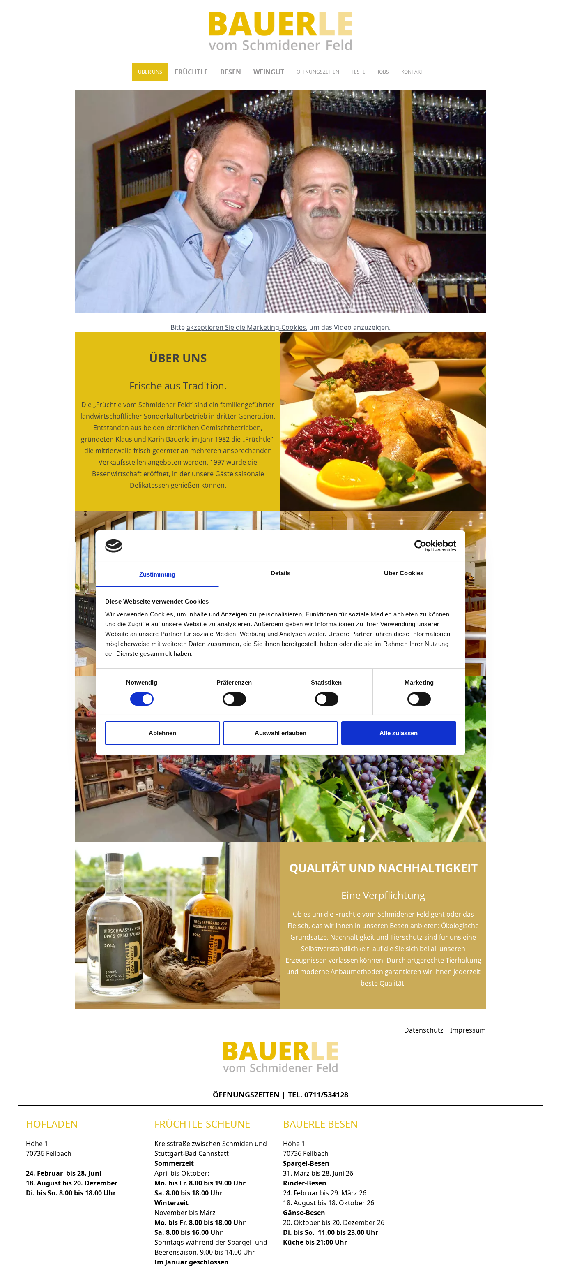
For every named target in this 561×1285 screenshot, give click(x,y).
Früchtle (191, 71)
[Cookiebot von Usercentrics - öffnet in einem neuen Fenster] (420, 546)
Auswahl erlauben (280, 732)
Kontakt (412, 71)
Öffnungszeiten (318, 71)
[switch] (234, 699)
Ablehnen (162, 732)
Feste (359, 71)
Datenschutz (424, 1030)
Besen (230, 71)
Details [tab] (281, 573)
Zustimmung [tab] (157, 574)
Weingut (268, 71)
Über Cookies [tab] (403, 573)
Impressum (468, 1030)
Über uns (150, 71)
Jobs (383, 71)
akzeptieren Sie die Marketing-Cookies (246, 327)
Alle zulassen (398, 732)
